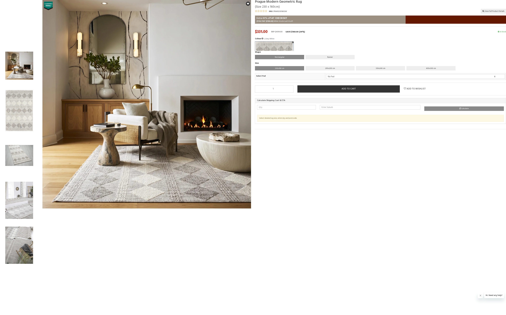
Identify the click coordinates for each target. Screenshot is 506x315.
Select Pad (261, 76)
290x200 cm (330, 68)
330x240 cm (380, 68)
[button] (263, 38)
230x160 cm (279, 68)
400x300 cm (431, 68)
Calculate (465, 108)
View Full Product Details (494, 11)
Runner (330, 57)
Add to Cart (349, 89)
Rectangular (279, 57)
